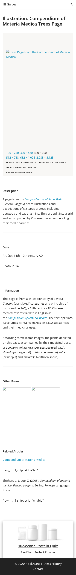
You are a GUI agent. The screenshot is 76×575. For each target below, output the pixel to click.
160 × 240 (12, 153)
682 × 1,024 (27, 158)
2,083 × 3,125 (45, 158)
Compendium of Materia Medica (24, 460)
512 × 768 (12, 158)
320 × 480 (26, 153)
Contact (38, 569)
